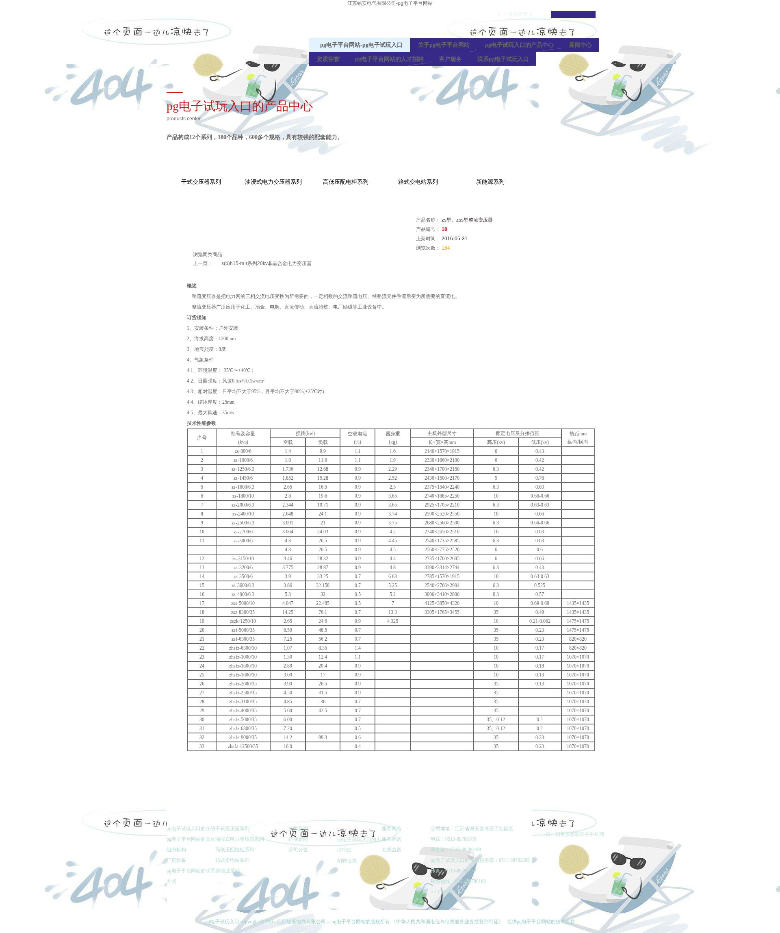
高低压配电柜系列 (345, 182)
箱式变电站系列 (418, 182)
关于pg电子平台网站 (444, 45)
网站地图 (696, 68)
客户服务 (450, 59)
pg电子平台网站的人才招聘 (389, 59)
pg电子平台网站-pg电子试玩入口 (461, 14)
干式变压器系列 (201, 182)
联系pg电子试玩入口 (503, 59)
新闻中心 (580, 45)
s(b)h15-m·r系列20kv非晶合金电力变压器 (266, 263)
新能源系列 (490, 182)
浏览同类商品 (207, 254)
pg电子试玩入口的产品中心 (519, 45)
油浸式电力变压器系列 (273, 182)
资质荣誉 (328, 59)
